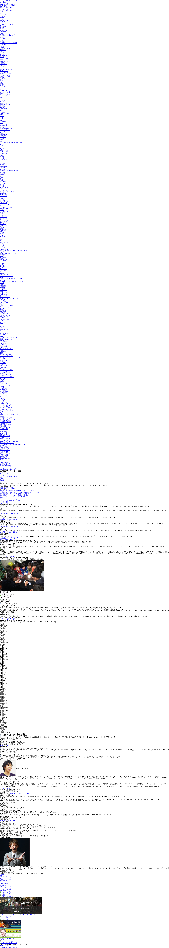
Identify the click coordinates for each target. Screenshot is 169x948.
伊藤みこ (3, 291)
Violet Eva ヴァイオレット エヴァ (11, 253)
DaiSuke (2, 88)
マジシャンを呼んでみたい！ (9, 619)
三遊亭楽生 (3, 392)
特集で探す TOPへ (6, 424)
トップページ (4, 472)
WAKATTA (3, 166)
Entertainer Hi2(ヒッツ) (7, 276)
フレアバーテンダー (6, 349)
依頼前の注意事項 (5, 465)
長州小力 (3, 106)
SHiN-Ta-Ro (3, 97)
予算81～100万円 (5, 454)
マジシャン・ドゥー (6, 73)
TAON (2, 306)
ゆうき (2, 184)
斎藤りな (3, 353)
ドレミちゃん (4, 127)
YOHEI (2, 148)
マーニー (3, 135)
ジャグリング (4, 314)
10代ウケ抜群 (4, 429)
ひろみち (3, 38)
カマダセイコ (4, 218)
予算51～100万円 (5, 452)
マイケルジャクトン (6, 207)
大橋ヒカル (3, 217)
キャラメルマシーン (6, 24)
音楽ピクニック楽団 (6, 305)
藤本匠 (2, 205)
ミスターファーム (5, 371)
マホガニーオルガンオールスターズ (11, 298)
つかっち (3, 398)
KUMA (2, 210)
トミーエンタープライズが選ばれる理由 (12, 496)
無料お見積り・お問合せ (7, 5)
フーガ (2, 62)
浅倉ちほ (3, 16)
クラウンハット (5, 280)
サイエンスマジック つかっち (10, 357)
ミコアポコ (3, 153)
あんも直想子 (4, 221)
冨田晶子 (3, 350)
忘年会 (2, 416)
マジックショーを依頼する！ (9, 556)
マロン (2, 263)
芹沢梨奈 (3, 255)
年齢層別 (3, 426)
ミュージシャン (5, 297)
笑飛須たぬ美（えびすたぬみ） (10, 170)
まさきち (3, 322)
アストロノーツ (5, 372)
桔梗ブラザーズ (5, 315)
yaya (1, 139)
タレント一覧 (4, 9)
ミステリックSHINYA (7, 36)
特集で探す (3, 423)
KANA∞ (2, 332)
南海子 (2, 47)
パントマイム (4, 342)
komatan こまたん (5, 274)
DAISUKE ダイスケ (6, 319)
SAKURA (3, 155)
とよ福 (2, 186)
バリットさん (4, 58)
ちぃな (2, 382)
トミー (2, 13)
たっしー (3, 145)
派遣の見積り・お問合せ (7, 488)
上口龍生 (3, 312)
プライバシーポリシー (7, 888)
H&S (1, 33)
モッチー (3, 41)
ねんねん (3, 226)
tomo (1, 123)
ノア (1, 152)
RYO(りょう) (4, 23)
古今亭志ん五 (4, 391)
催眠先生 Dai (4, 113)
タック (2, 57)
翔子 (1, 219)
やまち (2, 326)
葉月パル (3, 212)
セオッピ (3, 378)
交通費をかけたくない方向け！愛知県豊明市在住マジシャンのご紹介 (22, 492)
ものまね (3, 193)
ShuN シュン (4, 71)
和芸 (1, 176)
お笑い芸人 (3, 103)
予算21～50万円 (5, 451)
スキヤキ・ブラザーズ (7, 308)
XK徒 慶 (2, 22)
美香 (1, 347)
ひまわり (3, 162)
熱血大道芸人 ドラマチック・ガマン (11, 281)
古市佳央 (3, 235)
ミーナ (2, 17)
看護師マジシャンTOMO (7, 34)
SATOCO (3, 343)
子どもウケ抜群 (5, 427)
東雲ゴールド (4, 151)
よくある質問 (4, 502)
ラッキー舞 (3, 190)
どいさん (3, 83)
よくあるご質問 (5, 3)
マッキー (3, 27)
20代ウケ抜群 (4, 430)
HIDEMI (2, 248)
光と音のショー (5, 333)
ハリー (2, 116)
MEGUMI (3, 168)
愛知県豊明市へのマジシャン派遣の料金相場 (14, 495)
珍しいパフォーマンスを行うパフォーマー (13, 444)
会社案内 (3, 2)
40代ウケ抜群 (4, 433)
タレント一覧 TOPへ (6, 10)
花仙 (1, 179)
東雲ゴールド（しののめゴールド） (11, 142)
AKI (1, 149)
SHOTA (2, 65)
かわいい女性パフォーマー (8, 438)
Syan (1, 118)
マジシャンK (4, 29)
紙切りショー (4, 365)
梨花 (1, 79)
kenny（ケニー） (5, 76)
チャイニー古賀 (5, 92)
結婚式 (2, 412)
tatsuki (2, 340)
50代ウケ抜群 (4, 434)
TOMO (2, 396)
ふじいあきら (4, 72)
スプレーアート (5, 384)
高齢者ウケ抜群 (5, 436)
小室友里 (3, 232)
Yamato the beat (4, 187)
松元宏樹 (3, 182)
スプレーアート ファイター (9, 385)
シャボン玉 (3, 394)
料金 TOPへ (3, 461)
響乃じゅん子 (4, 201)
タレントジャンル (5, 878)
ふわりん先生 (4, 406)
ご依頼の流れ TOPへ (6, 464)
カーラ (2, 158)
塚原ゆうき (3, 30)
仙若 (1, 177)
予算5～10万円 (4, 448)
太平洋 (2, 271)
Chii (1, 120)
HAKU (2, 66)
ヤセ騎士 (3, 233)
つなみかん (3, 260)
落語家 (2, 386)
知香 (1, 214)
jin (0, 161)
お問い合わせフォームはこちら (20, 793)
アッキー (3, 54)
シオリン (3, 172)
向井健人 (3, 50)
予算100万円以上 (5, 455)
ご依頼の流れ (4, 462)
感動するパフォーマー (7, 443)
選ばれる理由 (4, 6)
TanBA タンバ (4, 20)
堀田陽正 (3, 287)
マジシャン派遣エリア (7, 889)
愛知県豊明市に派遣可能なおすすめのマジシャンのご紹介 (18, 491)
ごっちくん (3, 269)
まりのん (3, 137)
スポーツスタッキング (7, 377)
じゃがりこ (3, 100)
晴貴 (1, 59)
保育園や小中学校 (5, 422)
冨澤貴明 (3, 229)
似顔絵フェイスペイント (7, 259)
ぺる (1, 19)
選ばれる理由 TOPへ (6, 8)
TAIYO (2, 325)
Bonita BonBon (4, 249)
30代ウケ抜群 (4, 431)
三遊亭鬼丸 (3, 388)
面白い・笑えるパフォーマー (9, 441)
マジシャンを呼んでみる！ (8, 820)
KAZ (1, 96)
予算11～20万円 (5, 450)
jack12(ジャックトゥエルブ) (8, 43)
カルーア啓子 (4, 132)
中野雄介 (3, 31)
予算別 (2, 445)
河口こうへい (4, 225)
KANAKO (3, 257)
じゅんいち (3, 111)
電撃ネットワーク (5, 104)
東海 (1, 478)
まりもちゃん (4, 211)
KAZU (2, 328)
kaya (1, 277)
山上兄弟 (3, 15)
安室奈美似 (3, 203)
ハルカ (2, 252)
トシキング (3, 200)
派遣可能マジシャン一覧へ (8, 539)
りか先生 (3, 363)
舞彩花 (2, 243)
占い (1, 239)
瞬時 (1, 323)
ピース (2, 68)
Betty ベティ (4, 264)
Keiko (1, 238)
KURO (2, 197)
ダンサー (3, 246)
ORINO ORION (5, 302)
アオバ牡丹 (3, 131)
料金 (1, 459)
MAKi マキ (3, 318)
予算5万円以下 (4, 447)
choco (1, 146)
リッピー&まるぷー (6, 128)
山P (1, 189)
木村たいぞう (4, 194)
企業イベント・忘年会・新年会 (10, 415)
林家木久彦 (3, 389)
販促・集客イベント (6, 420)
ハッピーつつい (5, 130)
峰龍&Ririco (3, 64)
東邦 (1, 81)
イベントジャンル (5, 409)
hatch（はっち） (5, 329)
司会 (1, 284)
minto (1, 93)
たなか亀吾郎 (4, 86)
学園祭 (2, 413)
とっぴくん (3, 361)
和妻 (1, 309)
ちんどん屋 (3, 346)
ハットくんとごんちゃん (7, 405)
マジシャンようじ (5, 75)
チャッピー (3, 55)
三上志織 (3, 301)
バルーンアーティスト (7, 117)
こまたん (3, 183)
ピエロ (2, 368)
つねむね (3, 270)
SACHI (2, 82)
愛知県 (2, 479)
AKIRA (2, 99)
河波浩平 (3, 299)
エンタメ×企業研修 (6, 408)
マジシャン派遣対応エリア (8, 476)
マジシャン (3, 12)
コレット (3, 241)
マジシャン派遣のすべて (7, 788)
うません (3, 262)
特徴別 (2, 437)
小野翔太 (3, 351)
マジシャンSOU (5, 45)
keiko (1, 256)
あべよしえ (3, 125)
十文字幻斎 (3, 109)
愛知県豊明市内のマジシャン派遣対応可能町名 (15, 493)
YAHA (2, 283)
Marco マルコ (4, 156)
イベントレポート (5, 467)
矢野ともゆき (4, 208)
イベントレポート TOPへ (8, 468)
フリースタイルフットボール (9, 337)
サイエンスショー (5, 354)
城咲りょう (3, 114)
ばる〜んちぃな (5, 159)
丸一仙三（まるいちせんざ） (9, 191)
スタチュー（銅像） (6, 370)
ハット (2, 375)
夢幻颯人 (3, 110)
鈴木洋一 (3, 304)
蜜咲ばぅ (3, 381)
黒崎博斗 (3, 85)
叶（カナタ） (4, 78)
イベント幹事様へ (5, 503)
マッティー (3, 90)
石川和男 (3, 236)
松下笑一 (3, 138)
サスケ (2, 37)
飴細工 (2, 379)
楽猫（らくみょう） (6, 242)
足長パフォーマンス (6, 374)
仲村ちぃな (3, 294)
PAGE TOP (4, 946)
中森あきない (4, 198)
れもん (2, 330)
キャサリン (3, 124)
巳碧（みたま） (5, 61)
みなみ (2, 141)
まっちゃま (3, 196)
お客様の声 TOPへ (6, 458)
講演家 (2, 228)
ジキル (2, 102)
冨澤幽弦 (3, 311)
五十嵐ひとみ (4, 266)
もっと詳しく (4, 745)
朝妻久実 (3, 288)
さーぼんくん (4, 403)
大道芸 (2, 267)
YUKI (2, 52)
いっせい (3, 215)
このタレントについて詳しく (9, 513)
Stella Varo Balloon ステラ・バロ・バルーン (13, 250)
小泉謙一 (3, 180)
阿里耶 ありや (5, 292)
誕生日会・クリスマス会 (7, 419)
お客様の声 (3, 457)
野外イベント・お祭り (7, 417)
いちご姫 (3, 44)
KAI (1, 40)
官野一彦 (3, 231)
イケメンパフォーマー (7, 440)
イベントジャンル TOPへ (8, 410)
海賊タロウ (3, 134)
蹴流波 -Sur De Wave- (6, 339)
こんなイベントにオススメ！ (9, 499)
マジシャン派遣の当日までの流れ (10, 500)
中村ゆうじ (3, 290)
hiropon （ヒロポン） (6, 69)
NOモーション (4, 204)
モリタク (3, 224)
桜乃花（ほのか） (5, 95)
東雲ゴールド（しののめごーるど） (11, 278)
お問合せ (3, 875)
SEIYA (2, 51)
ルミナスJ (3, 335)
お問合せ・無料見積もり (7, 469)
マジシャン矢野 (5, 48)
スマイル (3, 169)
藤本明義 (3, 26)
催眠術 (2, 107)
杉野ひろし (3, 222)
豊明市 (2, 481)
